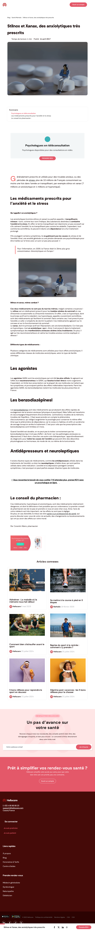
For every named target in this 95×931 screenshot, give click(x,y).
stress (32, 180)
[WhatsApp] (67, 927)
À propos (7, 853)
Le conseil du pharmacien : (21, 118)
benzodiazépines (21, 410)
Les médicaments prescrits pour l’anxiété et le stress (31, 116)
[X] (59, 927)
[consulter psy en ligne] (27, 536)
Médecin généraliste (11, 882)
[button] (47, 781)
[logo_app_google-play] (16, 916)
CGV (73, 917)
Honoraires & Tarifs (11, 862)
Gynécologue (8, 887)
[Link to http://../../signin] (67, 4)
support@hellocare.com (13, 808)
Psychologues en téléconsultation (23, 113)
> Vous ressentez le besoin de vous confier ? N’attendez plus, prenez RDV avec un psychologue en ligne (47, 481)
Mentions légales (59, 917)
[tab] (47, 368)
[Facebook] (54, 927)
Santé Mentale (12, 21)
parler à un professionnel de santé (61, 513)
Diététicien (7, 895)
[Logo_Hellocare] (10, 800)
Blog (4, 857)
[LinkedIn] (63, 927)
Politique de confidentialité (43, 917)
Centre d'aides (9, 866)
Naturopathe (8, 891)
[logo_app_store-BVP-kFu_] (5, 916)
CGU (68, 917)
